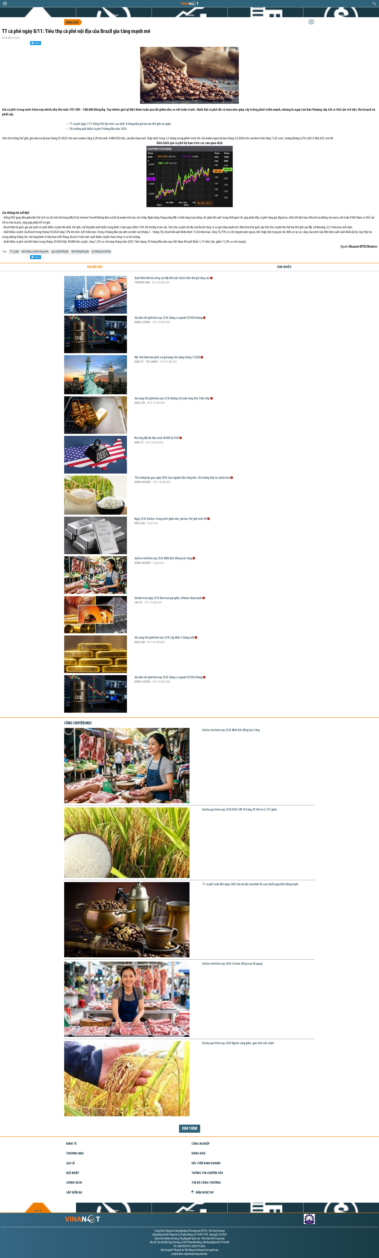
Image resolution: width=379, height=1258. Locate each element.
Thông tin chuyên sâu (207, 1173)
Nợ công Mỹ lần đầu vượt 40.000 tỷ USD (156, 438)
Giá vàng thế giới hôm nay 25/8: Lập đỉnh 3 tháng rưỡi (164, 638)
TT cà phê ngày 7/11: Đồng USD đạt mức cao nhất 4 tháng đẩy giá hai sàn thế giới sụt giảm (120, 124)
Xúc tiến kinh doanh (205, 1163)
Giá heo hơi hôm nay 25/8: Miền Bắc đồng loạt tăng (163, 558)
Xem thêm (189, 1129)
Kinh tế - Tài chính (145, 361)
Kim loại (139, 403)
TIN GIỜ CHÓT (114, 15)
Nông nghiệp (142, 482)
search (374, 3)
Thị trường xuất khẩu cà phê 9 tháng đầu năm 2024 (97, 129)
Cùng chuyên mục (78, 723)
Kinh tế (139, 442)
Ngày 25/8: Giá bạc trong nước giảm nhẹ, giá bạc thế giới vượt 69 (170, 519)
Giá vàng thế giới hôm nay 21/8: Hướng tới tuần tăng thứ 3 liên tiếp (172, 398)
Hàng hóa (72, 22)
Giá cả (138, 602)
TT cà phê (14, 251)
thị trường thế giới (80, 251)
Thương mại (142, 282)
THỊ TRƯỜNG (189, 15)
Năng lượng (142, 322)
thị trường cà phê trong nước (35, 251)
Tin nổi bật (95, 267)
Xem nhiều (284, 267)
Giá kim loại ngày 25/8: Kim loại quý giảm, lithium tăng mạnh (168, 598)
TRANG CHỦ (38, 15)
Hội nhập (72, 1173)
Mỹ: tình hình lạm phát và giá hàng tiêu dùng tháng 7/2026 (167, 357)
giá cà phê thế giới (60, 251)
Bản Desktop (205, 1193)
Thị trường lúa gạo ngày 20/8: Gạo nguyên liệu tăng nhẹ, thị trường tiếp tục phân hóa (182, 478)
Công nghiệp (200, 1144)
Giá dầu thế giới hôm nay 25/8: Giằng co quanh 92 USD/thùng (168, 318)
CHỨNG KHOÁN (341, 15)
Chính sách (74, 1183)
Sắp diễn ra (74, 1193)
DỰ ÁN (265, 15)
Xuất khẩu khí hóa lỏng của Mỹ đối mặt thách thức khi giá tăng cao (172, 278)
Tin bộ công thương (206, 1183)
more (211, 278)
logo (189, 3)
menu (5, 3)
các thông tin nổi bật (101, 251)
